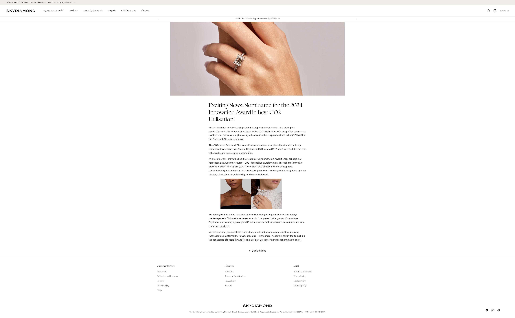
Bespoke (112, 11)
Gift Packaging (163, 286)
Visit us (228, 286)
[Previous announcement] (158, 19)
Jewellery (73, 11)
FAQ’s (159, 291)
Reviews (160, 281)
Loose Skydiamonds (92, 11)
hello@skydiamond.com (65, 2)
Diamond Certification (235, 276)
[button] (54, 11)
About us (145, 11)
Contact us (162, 272)
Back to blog (259, 250)
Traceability (230, 281)
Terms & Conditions (303, 272)
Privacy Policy (300, 276)
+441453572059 (21, 2)
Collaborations (128, 11)
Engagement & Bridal (53, 11)
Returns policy (300, 286)
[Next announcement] (357, 19)
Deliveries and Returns (167, 276)
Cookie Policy (300, 281)
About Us (229, 272)
